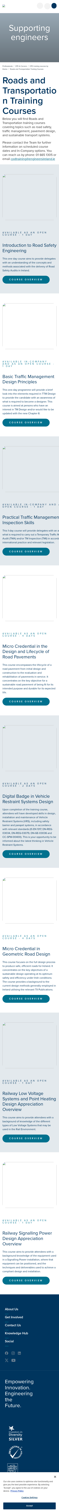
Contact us (13, 1325)
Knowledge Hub (16, 1333)
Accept (29, 1505)
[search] (47, 6)
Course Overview (26, 279)
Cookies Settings (29, 1497)
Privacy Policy (17, 1491)
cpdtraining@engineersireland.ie (33, 159)
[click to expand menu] (54, 6)
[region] (29, 1491)
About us (11, 1309)
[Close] (55, 1476)
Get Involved (14, 1317)
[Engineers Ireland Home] (3, 6)
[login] (40, 6)
